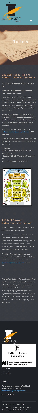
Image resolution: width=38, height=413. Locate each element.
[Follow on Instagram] (8, 373)
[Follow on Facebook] (4, 373)
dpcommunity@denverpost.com (13, 263)
